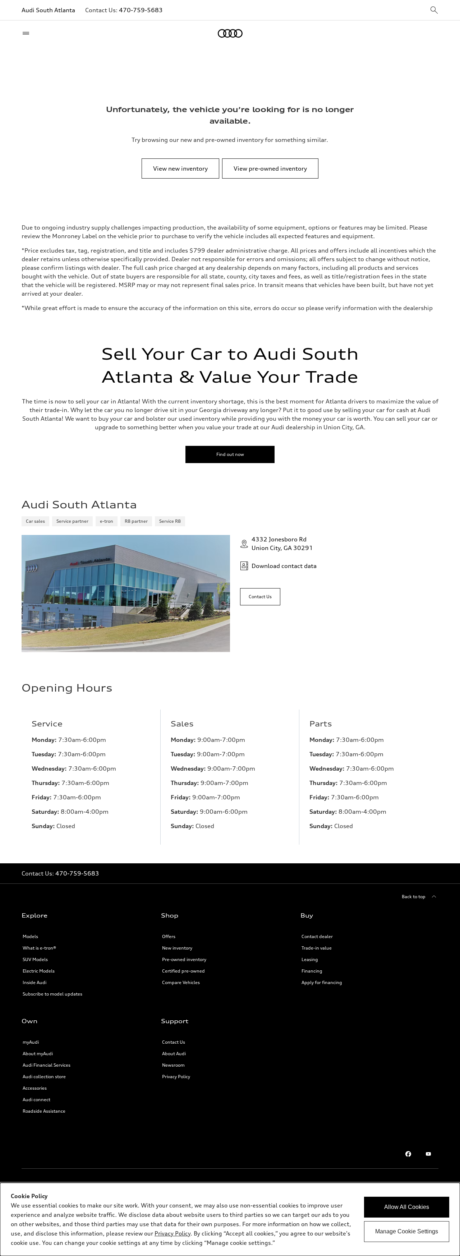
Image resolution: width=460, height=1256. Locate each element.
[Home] (230, 33)
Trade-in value (317, 948)
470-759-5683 (141, 10)
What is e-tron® (39, 948)
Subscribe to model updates (52, 994)
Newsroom (173, 1065)
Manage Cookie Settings (406, 1231)
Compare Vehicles (181, 982)
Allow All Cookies (406, 1207)
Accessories (35, 1088)
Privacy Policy (176, 1076)
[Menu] (27, 33)
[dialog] (230, 1219)
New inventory (177, 948)
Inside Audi (34, 982)
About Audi (174, 1053)
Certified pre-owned (183, 971)
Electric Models (39, 971)
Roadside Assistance (44, 1111)
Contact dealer (317, 936)
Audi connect (36, 1099)
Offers (168, 936)
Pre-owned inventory (184, 959)
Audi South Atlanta (48, 10)
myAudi (31, 1042)
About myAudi (38, 1053)
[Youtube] (428, 1154)
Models (30, 936)
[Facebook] (408, 1154)
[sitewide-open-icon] (434, 10)
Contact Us (173, 1042)
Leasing (310, 959)
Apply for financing (322, 982)
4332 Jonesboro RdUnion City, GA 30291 (282, 543)
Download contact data (284, 565)
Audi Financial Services (46, 1065)
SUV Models (35, 959)
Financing (312, 971)
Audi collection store (44, 1076)
